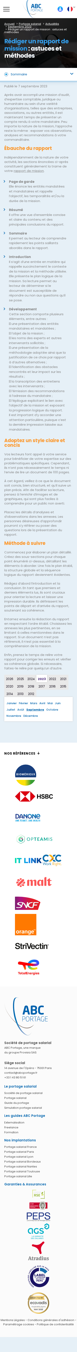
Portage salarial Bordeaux (22, 1162)
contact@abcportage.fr (20, 1073)
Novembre (13, 716)
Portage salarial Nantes (20, 1167)
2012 (31, 694)
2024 (31, 679)
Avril (42, 703)
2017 (41, 686)
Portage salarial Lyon (18, 1157)
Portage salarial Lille (18, 1177)
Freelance (11, 1127)
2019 (20, 686)
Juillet (10, 710)
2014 (9, 694)
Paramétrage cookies (18, 1324)
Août (20, 710)
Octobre (52, 710)
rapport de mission (29, 171)
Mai (50, 703)
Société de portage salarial (23, 1093)
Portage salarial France (20, 1147)
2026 (9, 679)
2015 (63, 686)
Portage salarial (15, 1098)
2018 (31, 686)
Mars (33, 703)
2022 (52, 679)
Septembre (35, 710)
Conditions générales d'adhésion (51, 1320)
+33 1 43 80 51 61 (15, 1077)
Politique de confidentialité (55, 1324)
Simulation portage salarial (23, 1108)
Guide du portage (16, 1103)
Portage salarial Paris (19, 1152)
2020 (9, 686)
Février (23, 703)
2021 (63, 679)
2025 (20, 679)
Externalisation (14, 1122)
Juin (58, 703)
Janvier (11, 703)
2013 (20, 694)
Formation (11, 1132)
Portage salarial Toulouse (22, 1172)
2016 (52, 686)
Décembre (30, 716)
